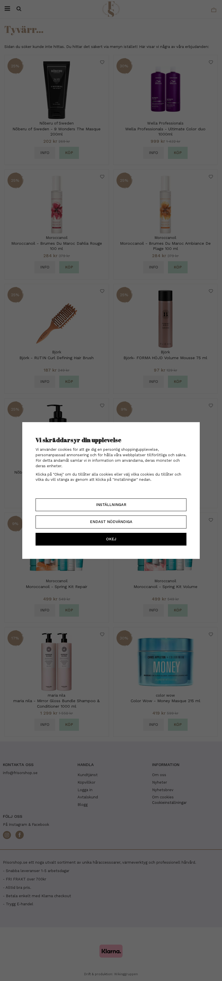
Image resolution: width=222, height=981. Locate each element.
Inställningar (111, 504)
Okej (111, 539)
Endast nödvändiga (111, 522)
